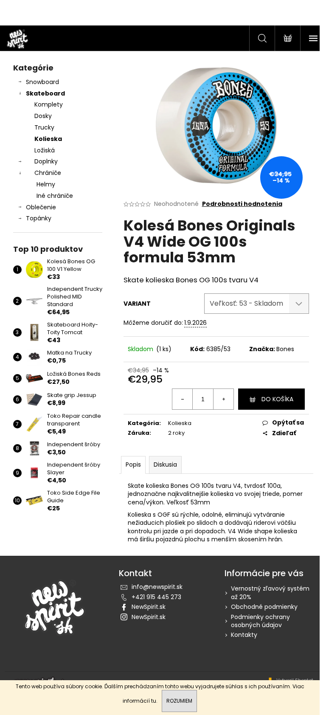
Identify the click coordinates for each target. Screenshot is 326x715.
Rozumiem (179, 700)
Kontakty (244, 635)
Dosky (43, 116)
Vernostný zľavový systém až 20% (270, 592)
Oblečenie (41, 207)
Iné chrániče (55, 195)
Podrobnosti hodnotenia (242, 204)
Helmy (46, 184)
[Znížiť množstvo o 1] (182, 399)
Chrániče (47, 173)
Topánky (38, 218)
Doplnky (46, 161)
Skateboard (45, 93)
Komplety (48, 104)
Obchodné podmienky (264, 606)
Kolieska (48, 139)
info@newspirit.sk (157, 587)
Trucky (44, 127)
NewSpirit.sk (149, 606)
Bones (285, 349)
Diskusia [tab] (165, 464)
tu (153, 700)
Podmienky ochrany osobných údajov (260, 621)
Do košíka (277, 399)
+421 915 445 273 (156, 597)
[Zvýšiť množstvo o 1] (223, 399)
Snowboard (42, 82)
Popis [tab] (133, 464)
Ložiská (44, 150)
